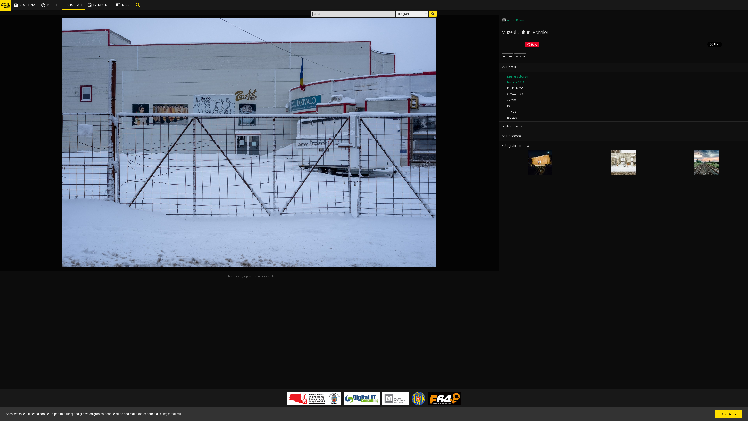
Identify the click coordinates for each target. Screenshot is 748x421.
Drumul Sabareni (517, 76)
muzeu (507, 56)
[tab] (623, 67)
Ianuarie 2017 (515, 82)
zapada (520, 56)
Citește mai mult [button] (171, 414)
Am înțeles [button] (729, 414)
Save (534, 44)
